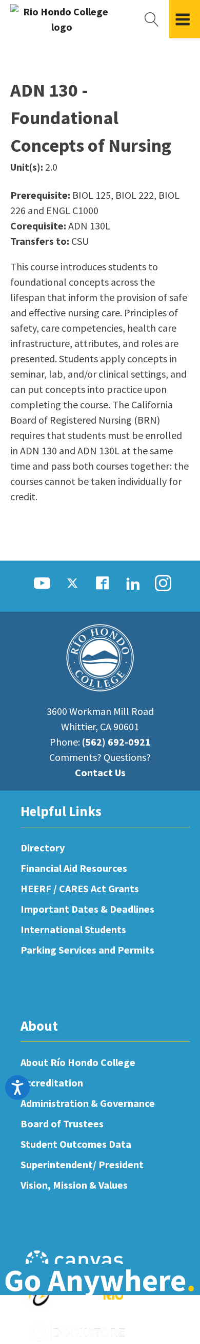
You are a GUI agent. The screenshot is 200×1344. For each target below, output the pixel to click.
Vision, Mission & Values (74, 1184)
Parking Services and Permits (87, 949)
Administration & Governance (88, 1103)
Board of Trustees (62, 1123)
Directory (43, 847)
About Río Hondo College (78, 1062)
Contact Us (100, 772)
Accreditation (52, 1082)
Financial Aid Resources (74, 868)
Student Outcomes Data (76, 1144)
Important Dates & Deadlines (87, 908)
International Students (73, 929)
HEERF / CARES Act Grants (80, 888)
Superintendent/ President (82, 1164)
